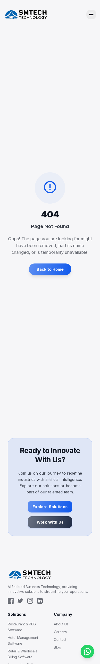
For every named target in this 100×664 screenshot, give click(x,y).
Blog (57, 647)
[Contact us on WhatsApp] (87, 651)
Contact (60, 639)
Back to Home (50, 269)
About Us (61, 624)
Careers (60, 632)
